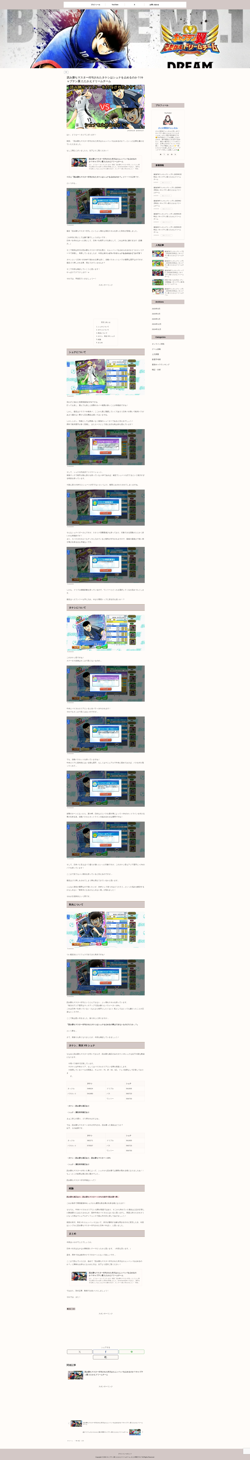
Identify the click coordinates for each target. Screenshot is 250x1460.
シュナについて (103, 327)
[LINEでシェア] (131, 1352)
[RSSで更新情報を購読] (175, 154)
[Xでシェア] (79, 1352)
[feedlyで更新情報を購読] (171, 154)
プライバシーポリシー (125, 1454)
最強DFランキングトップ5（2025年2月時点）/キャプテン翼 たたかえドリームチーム (167, 216)
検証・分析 (72, 1309)
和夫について (102, 333)
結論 (99, 339)
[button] (105, 1357)
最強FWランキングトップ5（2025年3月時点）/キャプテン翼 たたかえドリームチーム (168, 177)
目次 (103, 322)
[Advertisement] (106, 300)
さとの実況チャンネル (168, 128)
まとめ (100, 342)
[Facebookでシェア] (105, 1352)
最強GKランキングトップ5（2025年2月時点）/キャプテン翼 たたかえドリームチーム (167, 229)
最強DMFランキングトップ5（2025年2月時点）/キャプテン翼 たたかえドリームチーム (167, 203)
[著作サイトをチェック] (160, 154)
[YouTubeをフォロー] (168, 154)
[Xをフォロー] (164, 154)
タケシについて (103, 330)
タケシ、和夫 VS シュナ (106, 336)
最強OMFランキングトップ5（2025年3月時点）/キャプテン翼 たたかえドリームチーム (167, 190)
